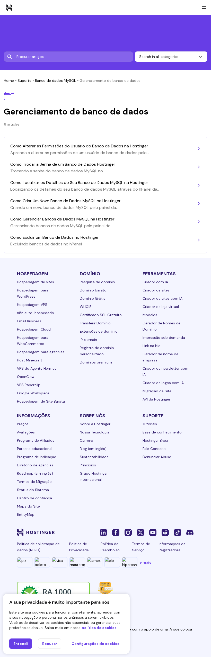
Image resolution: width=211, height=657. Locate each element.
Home (9, 80)
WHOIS (86, 306)
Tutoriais (150, 424)
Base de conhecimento (162, 432)
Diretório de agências (35, 465)
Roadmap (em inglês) (35, 473)
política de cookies (99, 627)
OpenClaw (25, 376)
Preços (23, 424)
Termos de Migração (34, 481)
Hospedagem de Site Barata (41, 401)
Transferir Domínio (95, 323)
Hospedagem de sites (35, 282)
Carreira (86, 440)
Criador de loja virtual (161, 306)
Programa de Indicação (36, 457)
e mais (145, 562)
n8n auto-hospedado (35, 312)
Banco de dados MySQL (55, 80)
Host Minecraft (29, 360)
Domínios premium (96, 362)
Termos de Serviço (141, 546)
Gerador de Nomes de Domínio (161, 326)
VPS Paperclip (28, 385)
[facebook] (116, 532)
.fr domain (88, 339)
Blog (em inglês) (93, 448)
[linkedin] (103, 532)
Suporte (24, 80)
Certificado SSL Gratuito (101, 315)
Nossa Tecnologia (94, 432)
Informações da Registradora (172, 546)
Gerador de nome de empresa (160, 357)
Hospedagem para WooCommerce (32, 340)
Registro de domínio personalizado (97, 350)
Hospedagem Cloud (34, 329)
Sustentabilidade (94, 457)
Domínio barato (93, 290)
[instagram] (128, 532)
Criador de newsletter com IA (165, 371)
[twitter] (140, 532)
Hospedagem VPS (32, 304)
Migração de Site (157, 391)
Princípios (88, 465)
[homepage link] (9, 7)
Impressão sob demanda (164, 337)
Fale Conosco (154, 448)
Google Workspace (33, 393)
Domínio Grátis (92, 298)
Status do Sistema (33, 489)
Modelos (150, 315)
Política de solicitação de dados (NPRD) (38, 546)
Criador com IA (155, 282)
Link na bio (152, 345)
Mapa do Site (28, 506)
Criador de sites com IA (162, 298)
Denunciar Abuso (157, 457)
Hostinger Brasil (156, 440)
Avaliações (26, 432)
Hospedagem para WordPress (32, 293)
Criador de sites (156, 290)
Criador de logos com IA (163, 382)
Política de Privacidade (79, 546)
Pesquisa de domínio (97, 282)
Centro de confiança (34, 498)
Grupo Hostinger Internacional (94, 476)
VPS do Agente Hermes (36, 368)
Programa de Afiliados (35, 440)
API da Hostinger (156, 399)
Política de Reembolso (110, 546)
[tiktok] (177, 532)
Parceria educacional (34, 448)
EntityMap (25, 514)
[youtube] (153, 532)
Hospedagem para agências (40, 352)
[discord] (190, 532)
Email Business (29, 321)
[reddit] (165, 532)
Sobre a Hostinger (95, 424)
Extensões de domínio (99, 331)
